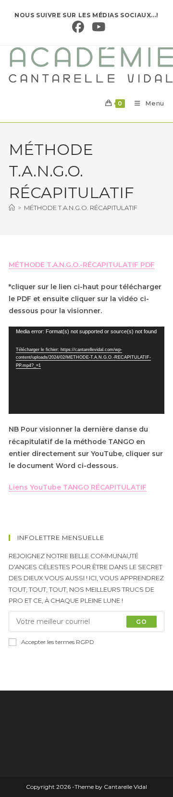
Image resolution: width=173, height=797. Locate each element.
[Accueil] (12, 207)
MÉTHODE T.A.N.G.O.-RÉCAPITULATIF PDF (82, 264)
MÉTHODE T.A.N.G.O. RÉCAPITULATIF (80, 207)
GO (141, 621)
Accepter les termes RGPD (57, 641)
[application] (86, 370)
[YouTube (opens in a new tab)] (96, 27)
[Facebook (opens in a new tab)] (78, 27)
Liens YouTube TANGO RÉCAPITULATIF (78, 487)
